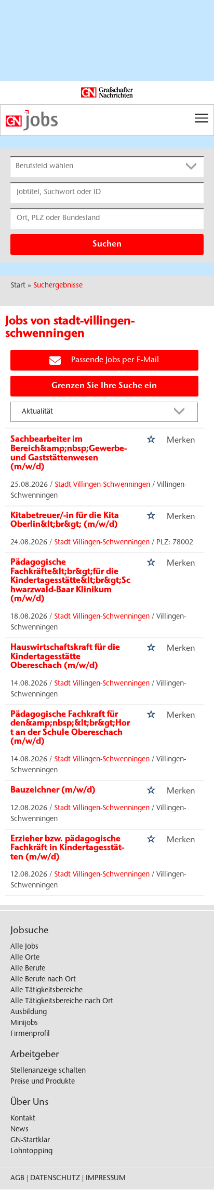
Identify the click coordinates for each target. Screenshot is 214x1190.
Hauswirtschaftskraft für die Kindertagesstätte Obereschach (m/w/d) (65, 657)
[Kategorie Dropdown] (193, 166)
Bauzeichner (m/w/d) (53, 790)
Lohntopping (31, 1151)
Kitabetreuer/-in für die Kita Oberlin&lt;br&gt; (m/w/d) (64, 520)
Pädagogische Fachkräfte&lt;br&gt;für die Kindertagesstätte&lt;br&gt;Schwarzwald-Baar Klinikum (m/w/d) (70, 580)
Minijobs (24, 1023)
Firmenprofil (30, 1034)
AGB (17, 1178)
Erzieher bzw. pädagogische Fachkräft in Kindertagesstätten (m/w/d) (67, 848)
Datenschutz (55, 1178)
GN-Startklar (30, 1140)
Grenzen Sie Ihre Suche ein (104, 386)
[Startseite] (107, 120)
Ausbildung (28, 1012)
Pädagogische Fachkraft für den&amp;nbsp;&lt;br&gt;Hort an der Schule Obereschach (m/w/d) (70, 728)
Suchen (107, 244)
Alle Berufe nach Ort (43, 979)
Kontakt (22, 1119)
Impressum (106, 1178)
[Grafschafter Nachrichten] (107, 93)
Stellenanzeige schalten (48, 1071)
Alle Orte (24, 958)
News (19, 1129)
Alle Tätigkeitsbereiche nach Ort (61, 1001)
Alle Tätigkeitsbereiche (46, 990)
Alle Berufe (27, 969)
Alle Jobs (24, 947)
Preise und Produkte (42, 1082)
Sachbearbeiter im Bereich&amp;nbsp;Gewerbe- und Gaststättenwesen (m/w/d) (68, 453)
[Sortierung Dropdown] (181, 412)
